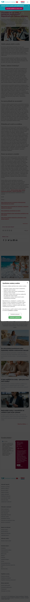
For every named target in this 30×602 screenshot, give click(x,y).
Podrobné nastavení (15, 314)
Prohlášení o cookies (13, 310)
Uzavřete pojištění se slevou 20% (14, 8)
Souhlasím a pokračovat (15, 317)
